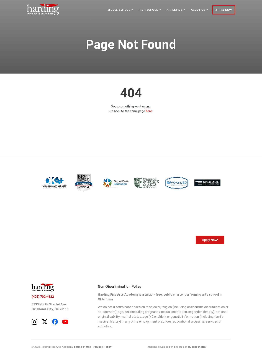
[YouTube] (65, 321)
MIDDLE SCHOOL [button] (118, 9)
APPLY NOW (223, 10)
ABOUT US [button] (198, 9)
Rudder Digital (197, 346)
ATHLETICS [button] (175, 9)
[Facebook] (55, 321)
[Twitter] (45, 321)
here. (149, 111)
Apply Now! (210, 240)
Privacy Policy (102, 346)
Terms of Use (82, 346)
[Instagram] (34, 321)
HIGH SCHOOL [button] (148, 9)
